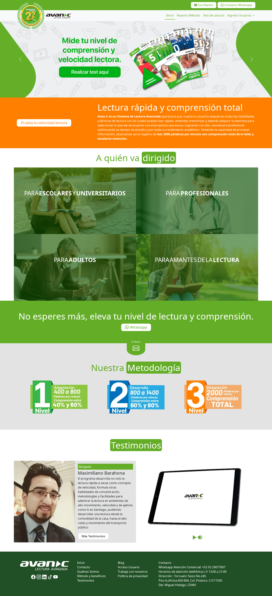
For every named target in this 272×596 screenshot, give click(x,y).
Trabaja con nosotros (133, 572)
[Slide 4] (146, 92)
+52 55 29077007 (213, 567)
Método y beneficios (91, 576)
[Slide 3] (139, 92)
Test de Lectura (213, 15)
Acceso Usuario (129, 567)
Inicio (170, 15)
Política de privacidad (133, 576)
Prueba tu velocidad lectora (44, 122)
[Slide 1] (126, 92)
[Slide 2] (132, 92)
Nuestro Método (188, 15)
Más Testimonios (93, 536)
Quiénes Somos (88, 572)
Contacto (83, 567)
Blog (121, 563)
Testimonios (85, 580)
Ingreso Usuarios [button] (239, 15)
